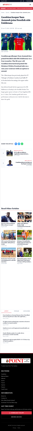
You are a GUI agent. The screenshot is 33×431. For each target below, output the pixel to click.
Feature (3, 387)
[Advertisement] (16, 121)
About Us (3, 396)
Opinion (3, 385)
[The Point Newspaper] (23, 1)
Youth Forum (4, 389)
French (3, 382)
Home (2, 12)
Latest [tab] (6, 311)
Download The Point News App (9, 402)
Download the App (17, 412)
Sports (7, 12)
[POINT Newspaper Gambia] (20, 1)
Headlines (3, 374)
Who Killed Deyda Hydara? (8, 400)
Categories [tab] (26, 311)
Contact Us (4, 398)
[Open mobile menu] (30, 4)
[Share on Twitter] (19, 144)
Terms (18, 427)
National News (4, 376)
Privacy (14, 427)
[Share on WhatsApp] (22, 144)
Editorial (3, 378)
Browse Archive (16, 417)
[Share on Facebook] (16, 144)
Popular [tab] (16, 311)
